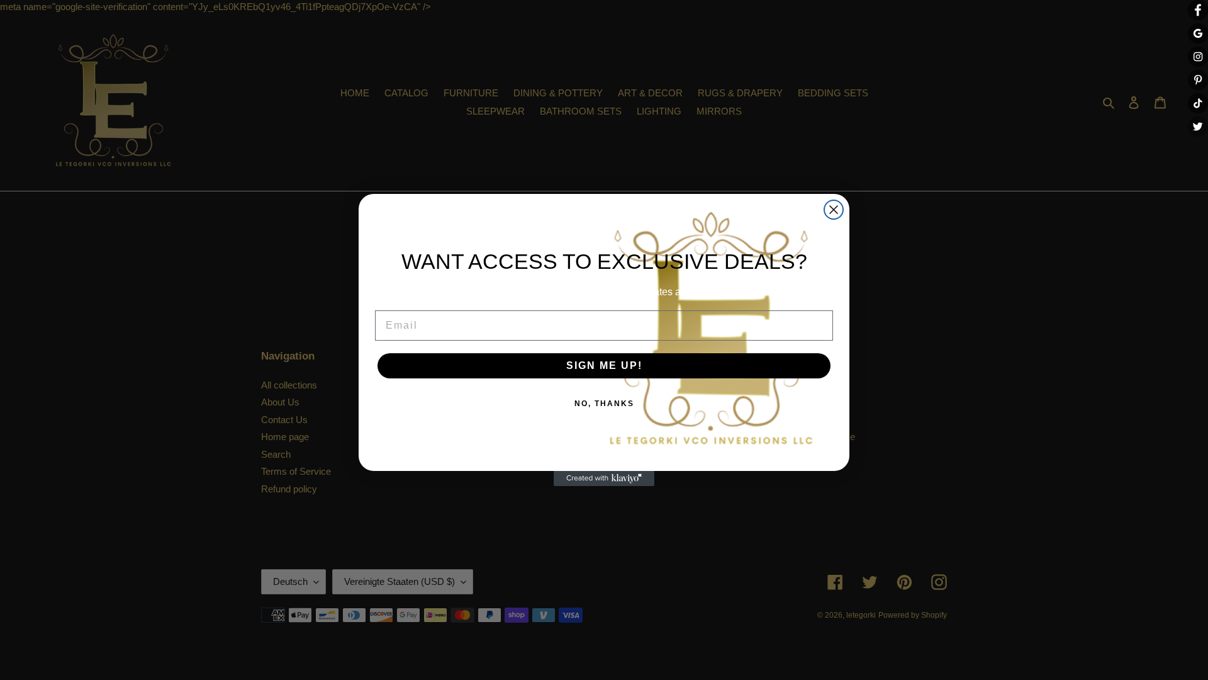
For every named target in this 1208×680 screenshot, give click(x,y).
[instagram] (1198, 57)
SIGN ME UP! (604, 365)
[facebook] (1198, 10)
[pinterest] (1198, 80)
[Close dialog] (833, 209)
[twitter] (1198, 126)
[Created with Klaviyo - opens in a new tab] (604, 478)
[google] (1198, 33)
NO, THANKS (604, 403)
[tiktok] (1198, 103)
